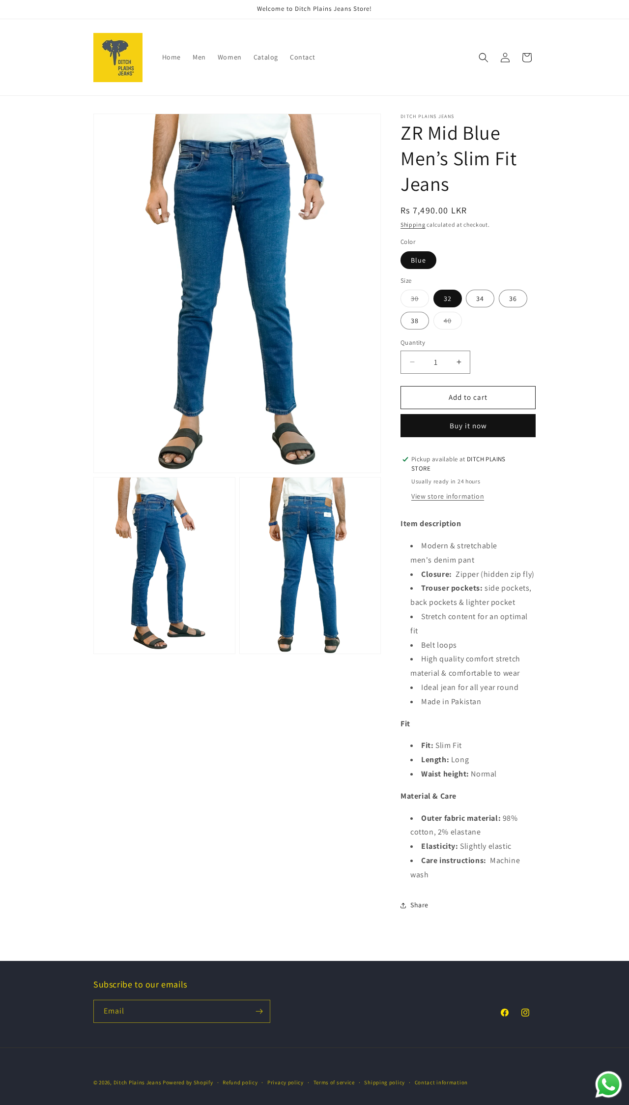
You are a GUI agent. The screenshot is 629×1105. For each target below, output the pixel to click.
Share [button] (419, 904)
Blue (418, 260)
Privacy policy (285, 1082)
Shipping (413, 224)
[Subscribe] (259, 1011)
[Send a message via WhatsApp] (608, 1084)
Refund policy (240, 1082)
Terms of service (334, 1082)
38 (415, 320)
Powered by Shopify (188, 1082)
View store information (447, 496)
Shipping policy (384, 1082)
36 (513, 298)
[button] (483, 57)
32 (448, 298)
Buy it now (468, 425)
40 (453, 322)
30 (420, 300)
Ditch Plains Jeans (138, 1082)
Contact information (441, 1082)
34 (480, 298)
